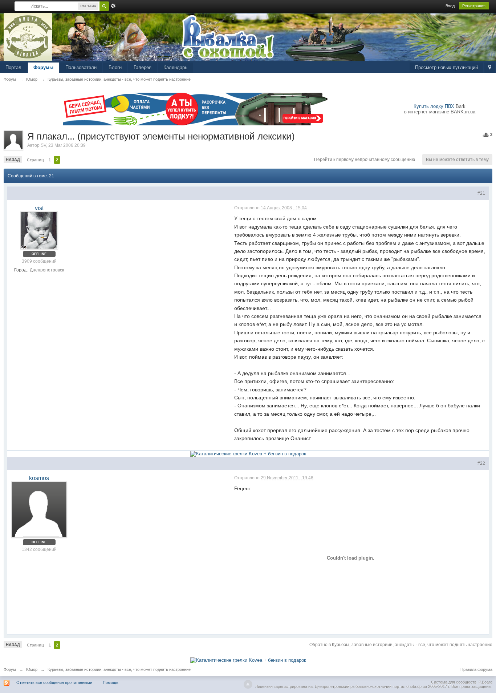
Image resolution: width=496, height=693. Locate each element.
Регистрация (473, 6)
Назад (13, 159)
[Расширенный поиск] (113, 6)
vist (39, 208)
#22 (481, 463)
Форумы (43, 67)
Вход (450, 6)
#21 (481, 193)
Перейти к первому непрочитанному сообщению (364, 159)
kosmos (39, 478)
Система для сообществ (453, 682)
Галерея (142, 67)
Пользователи (81, 67)
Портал (13, 67)
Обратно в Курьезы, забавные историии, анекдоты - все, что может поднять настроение (400, 644)
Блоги (115, 67)
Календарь (175, 67)
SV (43, 145)
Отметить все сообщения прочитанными (54, 682)
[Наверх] (248, 684)
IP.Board (484, 682)
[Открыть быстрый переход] (489, 68)
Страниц (35, 160)
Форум (10, 669)
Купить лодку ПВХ (434, 106)
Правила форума (476, 669)
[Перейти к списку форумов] (28, 36)
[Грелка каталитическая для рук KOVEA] (248, 453)
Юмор (31, 669)
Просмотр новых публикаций (446, 67)
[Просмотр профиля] (39, 230)
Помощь (110, 682)
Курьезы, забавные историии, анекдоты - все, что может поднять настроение (119, 669)
